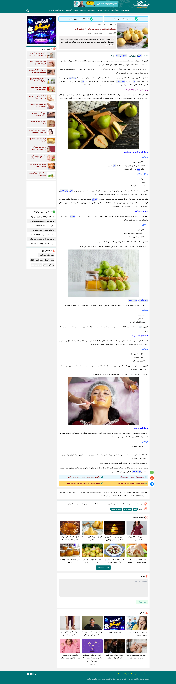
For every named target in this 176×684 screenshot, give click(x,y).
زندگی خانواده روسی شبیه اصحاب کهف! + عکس (114, 656)
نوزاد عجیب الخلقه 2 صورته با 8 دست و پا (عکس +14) (92, 633)
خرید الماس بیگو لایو (114, 632)
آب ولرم (94, 199)
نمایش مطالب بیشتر (103, 567)
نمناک (127, 10)
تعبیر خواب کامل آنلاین (46, 255)
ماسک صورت (127, 509)
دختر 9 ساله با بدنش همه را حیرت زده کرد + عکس (70, 633)
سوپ (138, 169)
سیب (140, 327)
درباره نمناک (134, 673)
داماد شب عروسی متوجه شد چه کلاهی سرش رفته (136, 656)
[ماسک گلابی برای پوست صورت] (103, 273)
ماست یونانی (132, 300)
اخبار (122, 10)
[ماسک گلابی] (103, 125)
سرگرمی (106, 10)
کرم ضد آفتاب (136, 471)
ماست (72, 216)
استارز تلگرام (34, 260)
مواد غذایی (72, 78)
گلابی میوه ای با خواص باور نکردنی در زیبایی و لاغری (114, 538)
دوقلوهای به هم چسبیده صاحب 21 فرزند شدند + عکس (84, 477)
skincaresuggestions (108, 504)
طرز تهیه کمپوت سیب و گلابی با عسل (70, 561)
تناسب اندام (91, 10)
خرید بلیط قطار (36, 265)
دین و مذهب (59, 10)
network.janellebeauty (122, 504)
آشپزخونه (69, 10)
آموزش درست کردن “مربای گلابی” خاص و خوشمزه (70, 538)
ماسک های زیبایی (116, 509)
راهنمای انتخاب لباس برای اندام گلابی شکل (136, 538)
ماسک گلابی (143, 300)
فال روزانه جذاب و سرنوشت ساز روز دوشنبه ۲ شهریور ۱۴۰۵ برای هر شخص (92, 658)
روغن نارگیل (64, 190)
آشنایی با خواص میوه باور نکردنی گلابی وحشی (92, 561)
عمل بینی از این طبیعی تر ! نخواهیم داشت (132, 477)
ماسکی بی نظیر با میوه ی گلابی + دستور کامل (95, 29)
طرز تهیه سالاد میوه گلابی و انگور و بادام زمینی (114, 561)
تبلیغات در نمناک (123, 673)
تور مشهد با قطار (48, 265)
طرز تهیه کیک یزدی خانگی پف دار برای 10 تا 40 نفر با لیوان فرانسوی (42, 221)
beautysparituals (135, 504)
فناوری (51, 10)
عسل (114, 165)
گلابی (140, 55)
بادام (71, 190)
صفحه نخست (145, 673)
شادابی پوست (121, 55)
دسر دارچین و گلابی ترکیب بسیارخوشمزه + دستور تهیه (137, 561)
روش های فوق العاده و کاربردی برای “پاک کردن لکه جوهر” (42, 217)
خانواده (99, 10)
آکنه (134, 81)
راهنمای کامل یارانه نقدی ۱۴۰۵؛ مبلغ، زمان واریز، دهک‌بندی (83, 483)
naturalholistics (95, 504)
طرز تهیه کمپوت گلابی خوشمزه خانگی (92, 538)
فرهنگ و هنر (114, 10)
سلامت (76, 10)
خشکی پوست (120, 81)
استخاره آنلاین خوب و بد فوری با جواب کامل (131, 483)
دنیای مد (83, 10)
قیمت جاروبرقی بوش (47, 260)
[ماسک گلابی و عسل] (103, 401)
